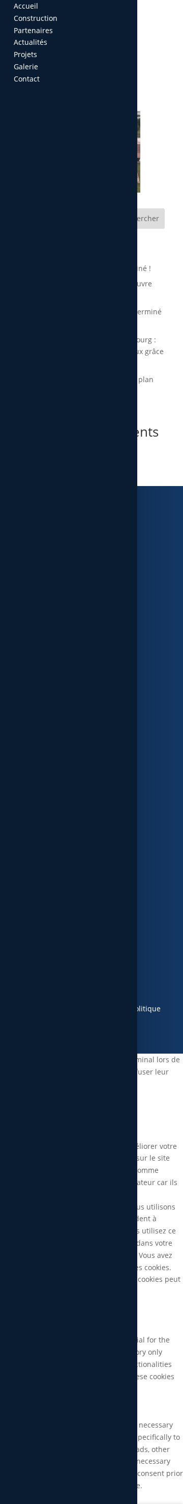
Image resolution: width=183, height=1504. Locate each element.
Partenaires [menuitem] (33, 30)
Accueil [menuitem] (26, 6)
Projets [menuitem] (25, 54)
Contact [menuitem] (27, 79)
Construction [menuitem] (35, 18)
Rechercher (139, 218)
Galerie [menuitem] (26, 66)
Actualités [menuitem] (30, 42)
